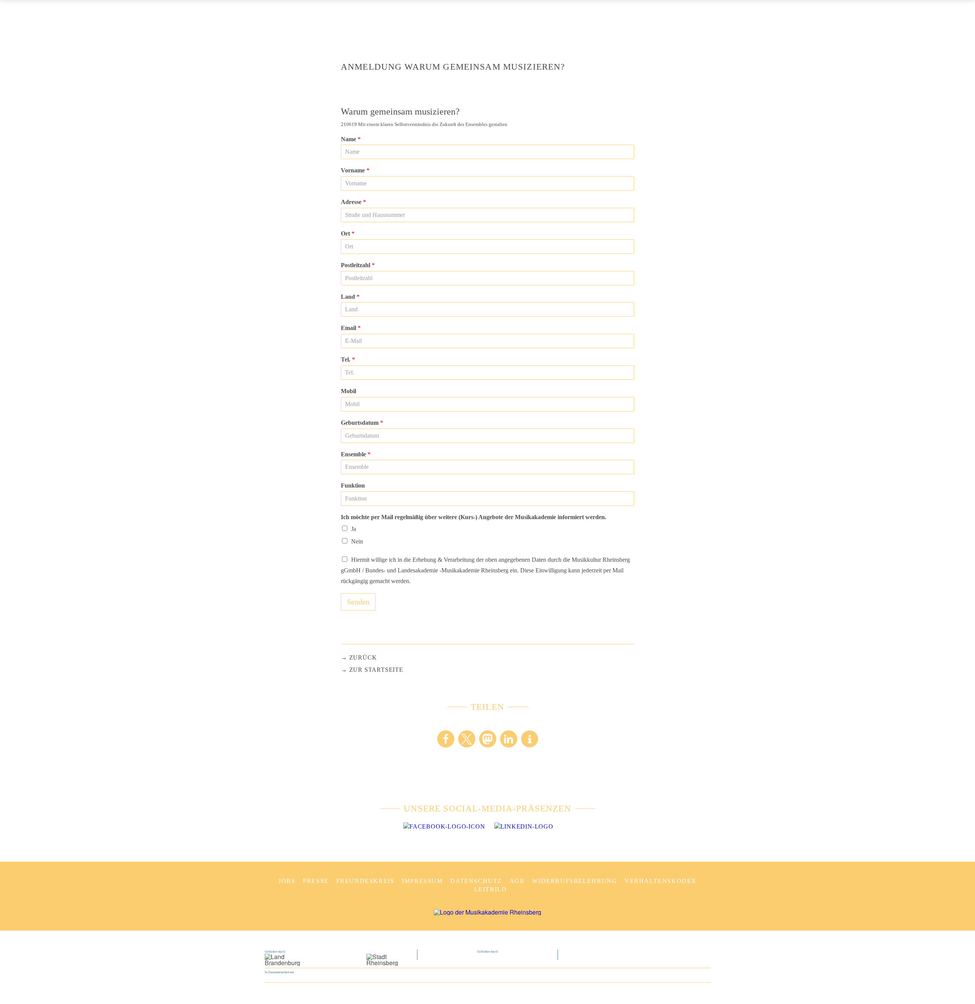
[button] (445, 738)
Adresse (353, 202)
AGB (517, 881)
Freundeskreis (365, 881)
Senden (358, 602)
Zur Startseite (376, 669)
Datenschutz (476, 881)
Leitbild (490, 889)
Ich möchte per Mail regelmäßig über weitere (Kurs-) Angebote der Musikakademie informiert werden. (473, 517)
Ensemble (356, 454)
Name (351, 139)
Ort (348, 233)
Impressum (422, 881)
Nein (357, 541)
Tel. (348, 359)
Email (351, 328)
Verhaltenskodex (661, 881)
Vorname (355, 170)
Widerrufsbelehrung (574, 881)
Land (350, 296)
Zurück (363, 657)
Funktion (353, 485)
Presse (316, 881)
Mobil (348, 391)
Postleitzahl (358, 265)
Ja (353, 529)
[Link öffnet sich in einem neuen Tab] (444, 826)
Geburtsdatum (362, 422)
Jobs (286, 881)
